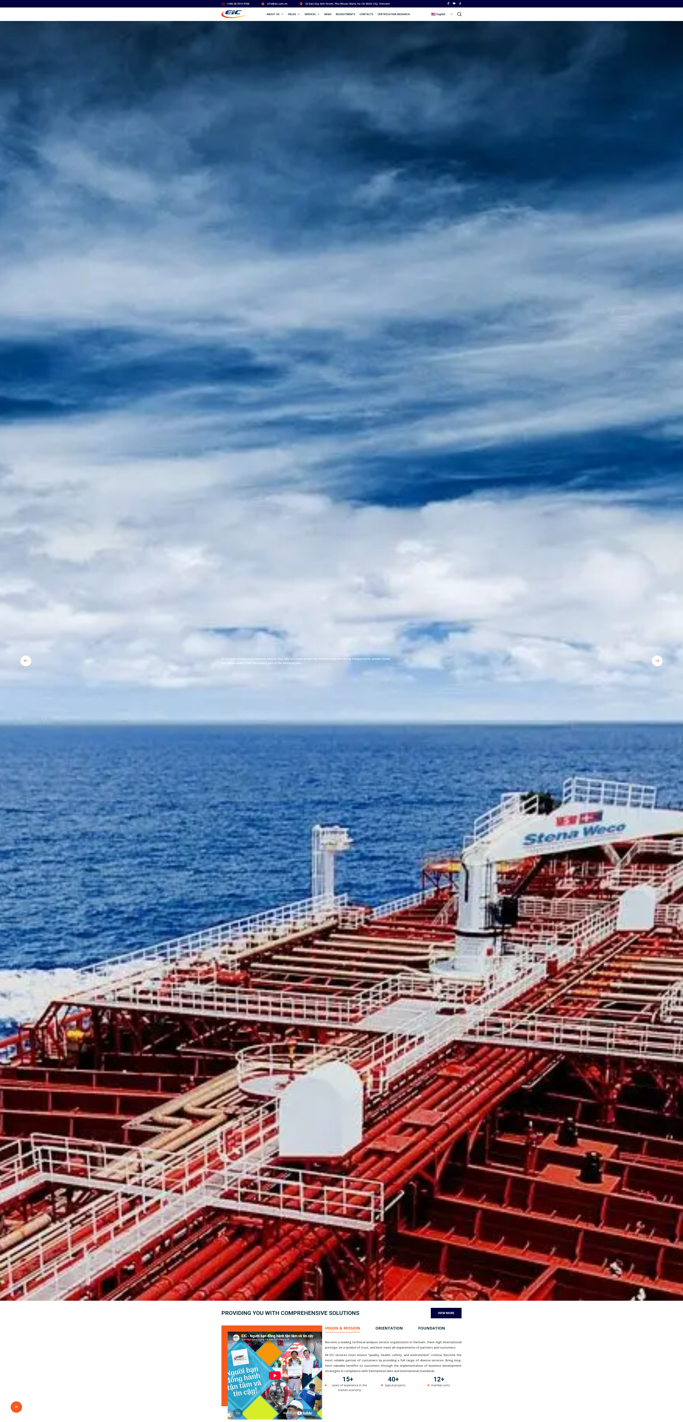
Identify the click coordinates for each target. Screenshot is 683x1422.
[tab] (342, 1328)
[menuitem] (275, 14)
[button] (451, 14)
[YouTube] (454, 3)
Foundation (431, 1328)
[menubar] (338, 14)
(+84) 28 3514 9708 (238, 3)
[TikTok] (460, 3)
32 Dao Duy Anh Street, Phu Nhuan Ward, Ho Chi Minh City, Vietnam (347, 3)
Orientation (389, 1328)
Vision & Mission (342, 1328)
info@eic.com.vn (277, 3)
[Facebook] (448, 3)
